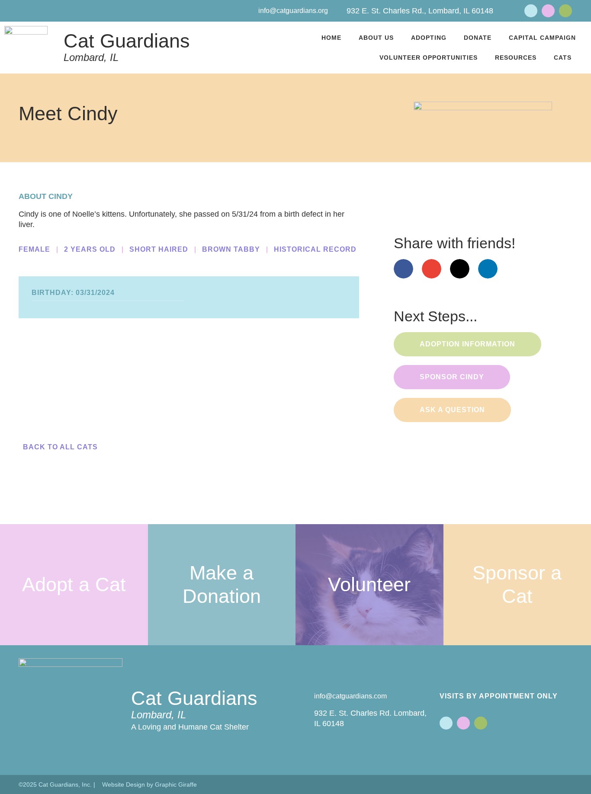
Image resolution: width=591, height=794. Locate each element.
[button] (26, 374)
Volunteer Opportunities (428, 57)
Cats (563, 57)
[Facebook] (530, 10)
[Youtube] (548, 10)
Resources (515, 57)
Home (331, 37)
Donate (477, 37)
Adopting (428, 37)
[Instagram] (565, 10)
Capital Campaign (542, 37)
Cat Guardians (127, 41)
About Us (376, 37)
